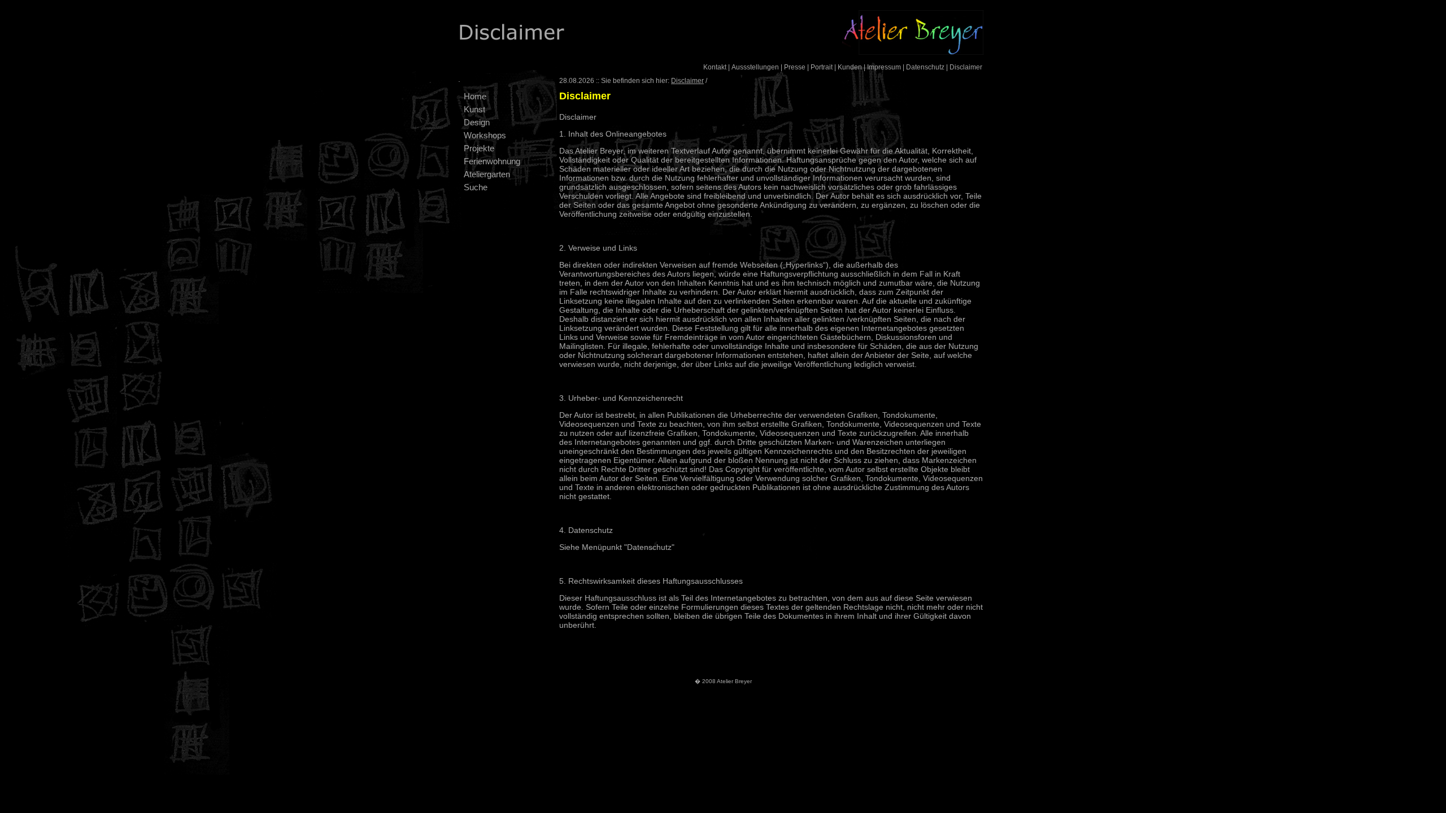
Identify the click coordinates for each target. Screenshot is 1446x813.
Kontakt (714, 67)
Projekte (479, 148)
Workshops (485, 135)
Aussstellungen (755, 67)
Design (477, 122)
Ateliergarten (487, 174)
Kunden (850, 67)
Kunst (474, 109)
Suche (475, 187)
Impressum (884, 67)
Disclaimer (966, 67)
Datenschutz (925, 67)
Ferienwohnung (492, 161)
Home (475, 96)
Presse (794, 67)
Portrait (822, 67)
